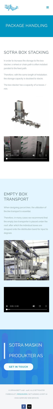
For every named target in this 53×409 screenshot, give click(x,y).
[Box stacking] (26, 97)
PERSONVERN (22, 394)
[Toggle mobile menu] (47, 7)
